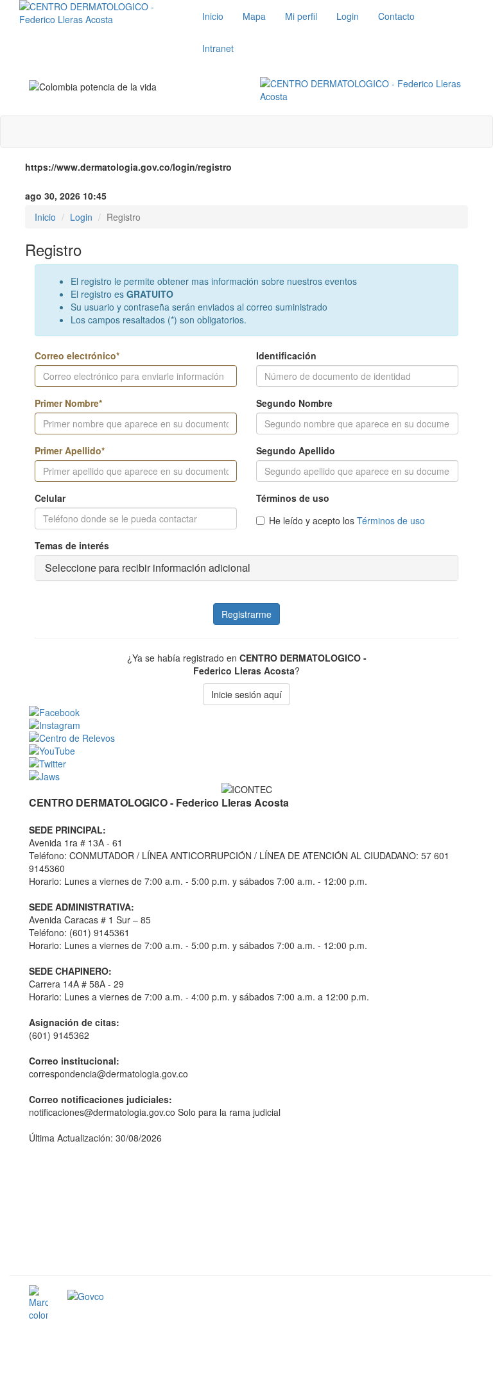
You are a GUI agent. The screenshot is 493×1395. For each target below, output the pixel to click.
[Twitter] (250, 763)
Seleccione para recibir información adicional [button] (147, 567)
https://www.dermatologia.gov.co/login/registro (128, 166)
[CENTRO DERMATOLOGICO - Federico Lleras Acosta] (366, 90)
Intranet (218, 48)
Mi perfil (301, 16)
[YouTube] (250, 750)
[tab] (246, 568)
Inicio (212, 16)
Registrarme (246, 614)
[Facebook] (250, 712)
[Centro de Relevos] (250, 738)
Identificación (286, 355)
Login (347, 16)
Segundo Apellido (295, 450)
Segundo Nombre (294, 403)
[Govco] (154, 1296)
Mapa (254, 16)
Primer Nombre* (68, 403)
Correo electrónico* (77, 355)
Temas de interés (72, 545)
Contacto (396, 16)
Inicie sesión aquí (246, 694)
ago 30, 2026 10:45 (66, 195)
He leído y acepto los (347, 520)
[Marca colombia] (38, 1303)
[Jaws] (250, 776)
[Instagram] (250, 725)
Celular (50, 498)
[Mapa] (250, 1208)
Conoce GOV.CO (437, 1298)
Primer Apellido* (70, 450)
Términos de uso (292, 498)
